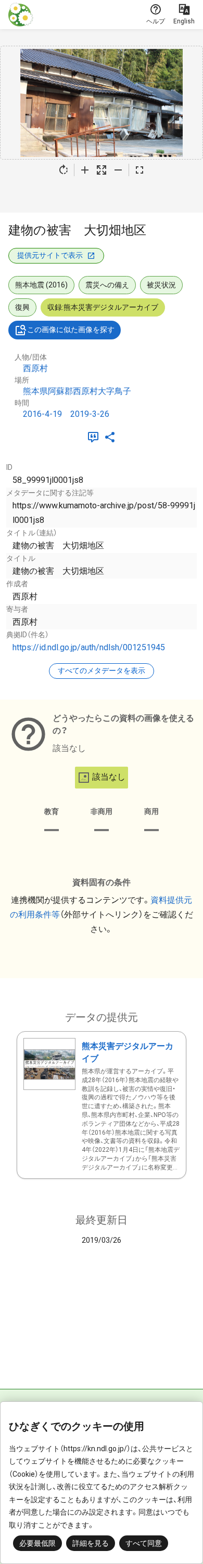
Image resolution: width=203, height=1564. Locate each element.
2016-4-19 (42, 414)
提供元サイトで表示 (50, 255)
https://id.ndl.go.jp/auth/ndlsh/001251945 (88, 647)
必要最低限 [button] (37, 1543)
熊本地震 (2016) (41, 285)
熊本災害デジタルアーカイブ (127, 1052)
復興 (22, 307)
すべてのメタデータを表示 (101, 670)
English (184, 21)
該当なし (108, 777)
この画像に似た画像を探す (71, 329)
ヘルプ (155, 21)
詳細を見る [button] (90, 1543)
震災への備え (107, 285)
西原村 (35, 368)
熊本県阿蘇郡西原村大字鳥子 (77, 391)
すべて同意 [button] (143, 1543)
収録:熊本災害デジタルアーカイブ (102, 307)
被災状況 (161, 285)
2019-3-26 (89, 414)
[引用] (95, 437)
